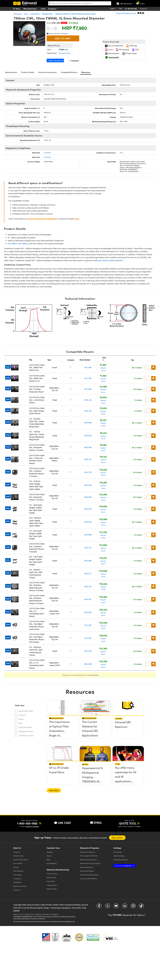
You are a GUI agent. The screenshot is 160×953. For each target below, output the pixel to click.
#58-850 (88, 447)
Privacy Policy (18, 914)
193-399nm (12, 243)
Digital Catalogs (118, 856)
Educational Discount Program (90, 863)
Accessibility (54, 914)
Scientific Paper (25, 727)
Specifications (11, 72)
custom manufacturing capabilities (42, 218)
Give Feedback (52, 863)
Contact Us (143, 9)
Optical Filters (35, 14)
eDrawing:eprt (113, 53)
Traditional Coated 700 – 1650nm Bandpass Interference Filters (75, 14)
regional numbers (32, 826)
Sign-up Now (117, 837)
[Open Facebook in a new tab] (99, 906)
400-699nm (23, 243)
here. (77, 218)
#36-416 (87, 400)
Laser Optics (51, 881)
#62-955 (88, 612)
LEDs (121, 260)
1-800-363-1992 (132, 9)
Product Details (27, 72)
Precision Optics (52, 874)
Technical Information (47, 72)
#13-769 (87, 638)
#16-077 (87, 573)
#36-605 (88, 435)
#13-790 (87, 378)
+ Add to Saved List (55, 60)
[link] (141, 2)
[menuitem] (19, 8)
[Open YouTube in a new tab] (116, 906)
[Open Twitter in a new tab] (108, 906)
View (121, 153)
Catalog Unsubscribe (120, 860)
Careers (16, 867)
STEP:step (133, 46)
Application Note (26, 711)
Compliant (47, 153)
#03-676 (88, 509)
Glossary (22, 715)
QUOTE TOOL (127, 823)
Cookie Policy (29, 914)
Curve (110, 49)
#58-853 (88, 497)
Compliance (17, 878)
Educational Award (86, 867)
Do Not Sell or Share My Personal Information (59, 916)
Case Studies (17, 875)
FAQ (20, 723)
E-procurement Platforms (88, 878)
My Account (125, 4)
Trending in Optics (26, 735)
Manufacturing (29, 8)
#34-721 (88, 547)
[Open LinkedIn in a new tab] (125, 906)
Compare (74, 60)
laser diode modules (106, 260)
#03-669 (88, 534)
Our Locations (17, 863)
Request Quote (64, 53)
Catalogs (117, 852)
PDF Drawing (123, 49)
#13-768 (87, 625)
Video (21, 719)
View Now (62, 728)
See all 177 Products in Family (126, 13)
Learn (43, 8)
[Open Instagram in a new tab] (133, 906)
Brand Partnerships (19, 886)
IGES (137, 49)
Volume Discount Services (88, 860)
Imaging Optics (52, 885)
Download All (114, 57)
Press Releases (18, 871)
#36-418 (87, 411)
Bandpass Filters (47, 14)
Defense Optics (52, 889)
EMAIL (98, 822)
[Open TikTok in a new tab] (141, 906)
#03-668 (88, 422)
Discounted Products (87, 871)
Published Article (26, 731)
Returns (49, 856)
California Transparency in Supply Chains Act (29, 918)
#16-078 (87, 651)
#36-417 (87, 459)
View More (53, 790)
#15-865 (87, 389)
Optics (26, 14)
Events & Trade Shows (20, 860)
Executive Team (18, 856)
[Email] (138, 13)
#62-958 (88, 664)
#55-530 (88, 522)
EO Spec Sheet (131, 53)
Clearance (64, 22)
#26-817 (87, 599)
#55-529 (88, 485)
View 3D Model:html (115, 46)
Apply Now (123, 866)
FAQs (48, 860)
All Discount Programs (87, 852)
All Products (17, 14)
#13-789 (87, 367)
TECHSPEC (17, 882)
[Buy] (153, 367)
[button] (133, 8)
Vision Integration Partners (89, 856)
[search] (79, 3)
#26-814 (87, 586)
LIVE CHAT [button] (64, 822)
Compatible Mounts (69, 72)
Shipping (50, 852)
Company (52, 8)
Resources (86, 72)
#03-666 (88, 560)
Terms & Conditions (42, 914)
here (96, 675)
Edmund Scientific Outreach (89, 875)
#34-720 (87, 472)
